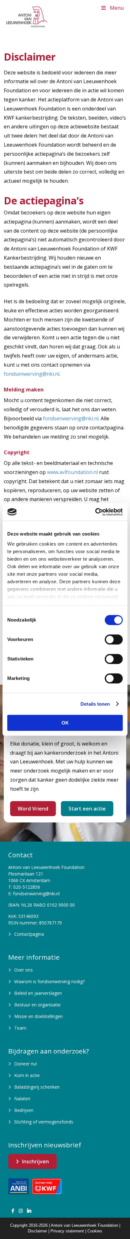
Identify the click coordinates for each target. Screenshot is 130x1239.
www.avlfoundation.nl (72, 472)
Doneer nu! (25, 1064)
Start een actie (87, 808)
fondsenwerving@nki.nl (31, 373)
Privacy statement (67, 1231)
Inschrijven (35, 1161)
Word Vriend (33, 808)
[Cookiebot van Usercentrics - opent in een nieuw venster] (95, 512)
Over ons (23, 970)
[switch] (114, 639)
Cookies (94, 1231)
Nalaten (22, 1099)
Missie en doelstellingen (38, 1016)
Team (20, 1028)
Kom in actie (27, 1075)
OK (65, 722)
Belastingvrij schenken (37, 1087)
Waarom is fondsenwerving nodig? (49, 981)
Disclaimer (37, 1231)
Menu (117, 7)
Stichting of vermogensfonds (43, 1122)
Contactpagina (29, 934)
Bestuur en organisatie (37, 1005)
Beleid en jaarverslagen (38, 993)
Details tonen (95, 704)
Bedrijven (23, 1110)
